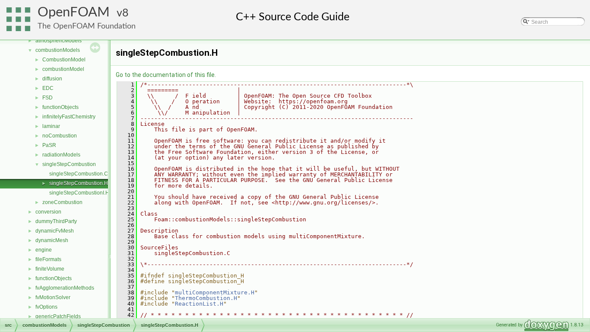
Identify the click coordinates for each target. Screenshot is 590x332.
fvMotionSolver (52, 297)
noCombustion (59, 136)
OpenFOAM (74, 12)
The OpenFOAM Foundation (87, 26)
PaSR (49, 145)
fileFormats (48, 259)
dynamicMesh (51, 240)
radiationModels (61, 155)
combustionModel (63, 69)
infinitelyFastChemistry (68, 117)
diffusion (52, 79)
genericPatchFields (58, 316)
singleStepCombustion (69, 164)
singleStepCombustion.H (78, 183)
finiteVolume (49, 269)
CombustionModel (64, 60)
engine (43, 250)
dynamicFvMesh (54, 231)
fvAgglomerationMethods (64, 288)
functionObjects (60, 107)
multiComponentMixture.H (214, 292)
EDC (48, 88)
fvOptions (46, 307)
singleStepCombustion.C (78, 174)
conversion (48, 212)
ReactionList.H (199, 303)
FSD (47, 98)
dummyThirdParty (56, 221)
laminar (51, 126)
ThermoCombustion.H (206, 298)
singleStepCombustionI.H (79, 193)
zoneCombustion (62, 202)
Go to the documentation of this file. (166, 74)
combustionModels (57, 50)
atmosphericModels (58, 41)
